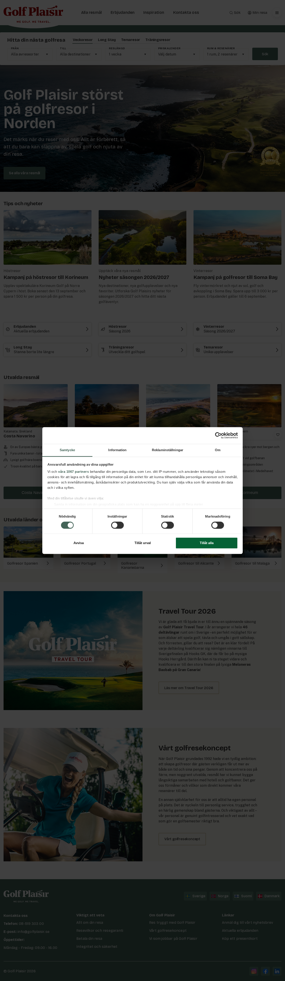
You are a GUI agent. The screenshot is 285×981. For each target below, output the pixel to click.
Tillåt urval (142, 543)
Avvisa (78, 543)
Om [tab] (217, 450)
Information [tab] (117, 450)
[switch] (117, 525)
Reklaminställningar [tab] (167, 450)
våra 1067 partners (73, 471)
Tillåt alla (207, 543)
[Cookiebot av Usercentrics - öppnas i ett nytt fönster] (218, 435)
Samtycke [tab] (67, 450)
